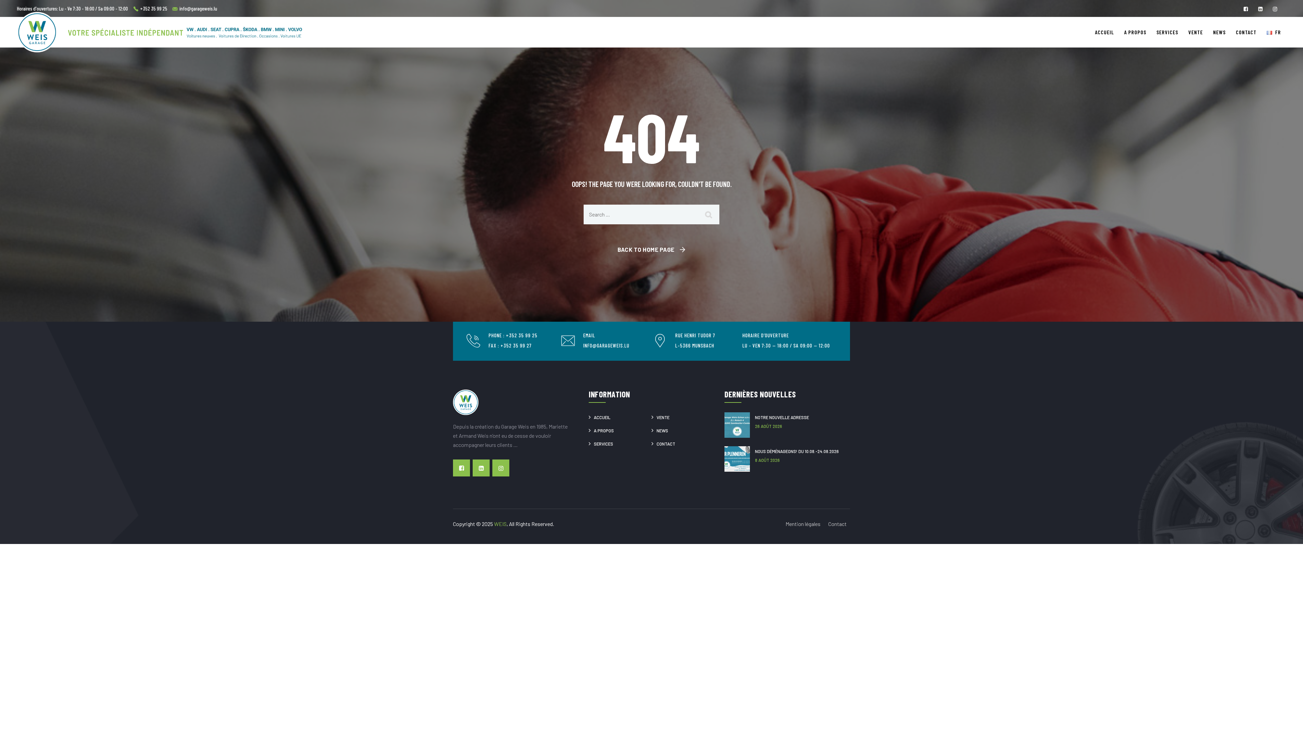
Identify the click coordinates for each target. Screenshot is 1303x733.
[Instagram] (1275, 9)
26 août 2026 (768, 426)
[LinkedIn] (1260, 9)
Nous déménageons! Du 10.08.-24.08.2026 (797, 451)
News (1219, 32)
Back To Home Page (646, 249)
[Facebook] (1246, 9)
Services (1167, 32)
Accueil (1104, 32)
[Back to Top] (1286, 716)
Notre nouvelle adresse (782, 417)
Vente (1195, 32)
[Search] (709, 214)
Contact (1246, 32)
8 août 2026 (767, 460)
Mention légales (803, 524)
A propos (1135, 32)
